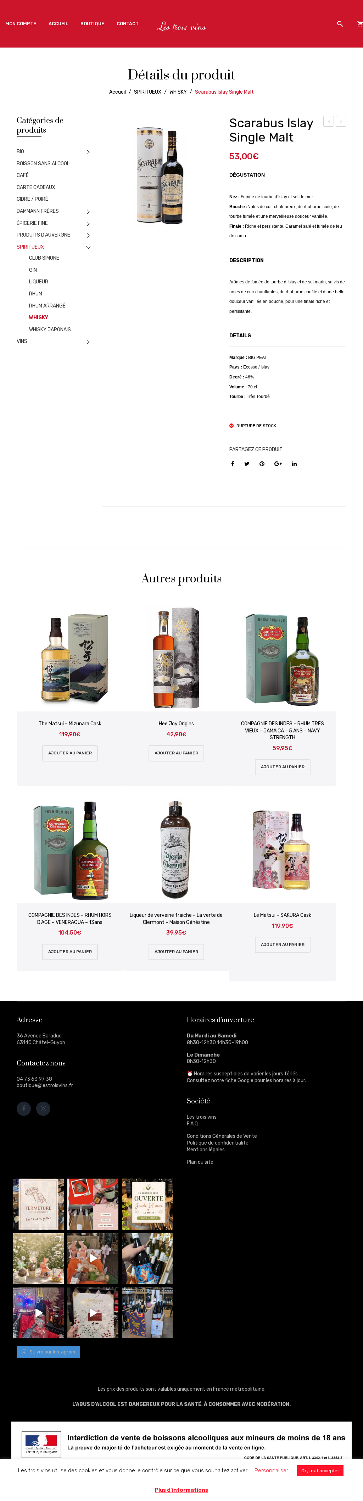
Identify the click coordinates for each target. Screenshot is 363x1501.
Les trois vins (202, 1117)
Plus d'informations (181, 1490)
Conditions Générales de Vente (222, 1136)
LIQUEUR (38, 282)
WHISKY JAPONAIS (50, 330)
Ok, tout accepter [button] (320, 1470)
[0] (360, 23)
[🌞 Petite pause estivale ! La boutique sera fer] (38, 1204)
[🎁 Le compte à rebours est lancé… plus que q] (92, 1312)
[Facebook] (232, 464)
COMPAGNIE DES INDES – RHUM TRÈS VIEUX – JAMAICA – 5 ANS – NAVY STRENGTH (282, 731)
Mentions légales (206, 1150)
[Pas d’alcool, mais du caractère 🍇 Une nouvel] (147, 1258)
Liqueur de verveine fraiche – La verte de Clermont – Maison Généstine (176, 918)
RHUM (35, 294)
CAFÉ (23, 175)
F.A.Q (192, 1124)
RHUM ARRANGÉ (47, 306)
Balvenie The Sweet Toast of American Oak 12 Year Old (341, 122)
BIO (20, 152)
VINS (22, 341)
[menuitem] (20, 23)
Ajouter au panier (70, 752)
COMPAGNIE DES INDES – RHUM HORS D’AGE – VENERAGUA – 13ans (70, 918)
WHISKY (178, 92)
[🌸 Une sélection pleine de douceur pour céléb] (92, 1204)
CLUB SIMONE (44, 258)
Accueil (117, 92)
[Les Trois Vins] (182, 26)
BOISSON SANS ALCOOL (43, 164)
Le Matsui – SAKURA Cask (282, 915)
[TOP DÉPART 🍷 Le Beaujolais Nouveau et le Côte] (147, 1312)
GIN (33, 270)
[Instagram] (43, 1109)
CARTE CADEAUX (36, 187)
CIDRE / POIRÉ (32, 199)
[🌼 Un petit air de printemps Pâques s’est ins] (38, 1258)
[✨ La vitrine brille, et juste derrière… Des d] (38, 1312)
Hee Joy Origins (176, 724)
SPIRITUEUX (147, 92)
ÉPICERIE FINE (32, 223)
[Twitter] (246, 464)
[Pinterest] (262, 464)
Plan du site (200, 1162)
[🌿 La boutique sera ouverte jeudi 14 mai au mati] (147, 1204)
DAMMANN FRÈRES (38, 211)
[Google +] (278, 464)
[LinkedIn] (294, 464)
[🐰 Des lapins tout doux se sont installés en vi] (92, 1258)
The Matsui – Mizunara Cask (70, 724)
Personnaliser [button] (271, 1470)
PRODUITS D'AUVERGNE (43, 235)
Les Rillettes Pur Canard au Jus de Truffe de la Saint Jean (329, 122)
